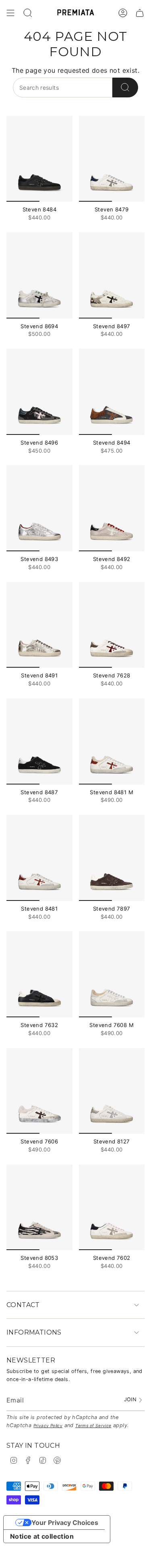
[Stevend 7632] (39, 974)
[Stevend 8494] (112, 392)
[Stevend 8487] (39, 741)
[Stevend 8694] (39, 275)
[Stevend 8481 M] (112, 741)
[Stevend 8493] (39, 508)
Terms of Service (93, 1425)
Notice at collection (42, 1536)
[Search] (125, 87)
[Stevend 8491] (39, 625)
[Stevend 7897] (112, 858)
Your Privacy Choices (64, 1522)
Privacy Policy (48, 1425)
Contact (23, 1305)
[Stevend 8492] (112, 508)
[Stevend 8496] (39, 392)
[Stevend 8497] (112, 275)
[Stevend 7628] (112, 625)
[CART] (139, 13)
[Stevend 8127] (112, 1091)
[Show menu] (10, 13)
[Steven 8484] (39, 159)
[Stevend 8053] (39, 1207)
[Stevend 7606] (39, 1091)
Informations (34, 1332)
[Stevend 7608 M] (112, 974)
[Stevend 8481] (39, 858)
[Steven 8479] (112, 159)
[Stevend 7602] (112, 1207)
